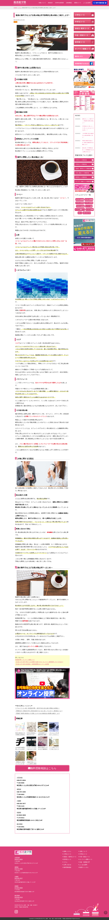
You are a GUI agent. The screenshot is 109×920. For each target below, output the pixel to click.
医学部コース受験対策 (81, 177)
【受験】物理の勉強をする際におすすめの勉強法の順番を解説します (37, 713)
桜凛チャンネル (83, 867)
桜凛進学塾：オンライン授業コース (25, 659)
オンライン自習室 (89, 209)
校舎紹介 (50, 2)
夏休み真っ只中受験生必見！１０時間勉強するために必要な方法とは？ (88, 149)
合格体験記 (69, 2)
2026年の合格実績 (80, 206)
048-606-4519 (19, 897)
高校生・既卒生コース (70, 856)
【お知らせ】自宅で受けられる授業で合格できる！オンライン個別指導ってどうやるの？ (39, 662)
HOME (15, 7)
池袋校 (19, 812)
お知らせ (80, 212)
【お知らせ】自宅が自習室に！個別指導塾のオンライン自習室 (32, 664)
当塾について (42, 2)
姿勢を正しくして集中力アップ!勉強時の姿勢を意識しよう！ (88, 120)
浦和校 (19, 789)
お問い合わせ (67, 864)
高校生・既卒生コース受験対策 (83, 168)
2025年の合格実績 (89, 202)
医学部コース (67, 859)
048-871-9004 (19, 859)
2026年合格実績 (59, 2)
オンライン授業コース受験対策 (83, 181)
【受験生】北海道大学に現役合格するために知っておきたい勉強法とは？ (39, 711)
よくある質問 (87, 2)
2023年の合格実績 (89, 199)
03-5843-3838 (19, 888)
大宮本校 (20, 777)
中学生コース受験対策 (81, 164)
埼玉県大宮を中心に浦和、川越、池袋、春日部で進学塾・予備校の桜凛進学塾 (54, 918)
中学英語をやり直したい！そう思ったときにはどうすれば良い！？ (88, 128)
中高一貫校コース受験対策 (82, 173)
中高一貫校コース (84, 856)
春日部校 (20, 824)
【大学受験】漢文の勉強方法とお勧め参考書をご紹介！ (88, 135)
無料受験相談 (67, 867)
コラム (19, 7)
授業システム (67, 851)
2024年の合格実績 (80, 202)
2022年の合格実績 (80, 199)
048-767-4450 (19, 869)
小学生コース (67, 854)
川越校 (19, 801)
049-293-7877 (19, 878)
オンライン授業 (88, 206)
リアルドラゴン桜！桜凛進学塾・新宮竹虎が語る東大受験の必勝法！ (37, 708)
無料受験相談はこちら (43, 768)
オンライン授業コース (80, 209)
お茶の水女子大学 (87, 212)
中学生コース (83, 854)
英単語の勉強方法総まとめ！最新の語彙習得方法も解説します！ (88, 142)
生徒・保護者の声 (84, 862)
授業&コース (77, 2)
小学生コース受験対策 (81, 160)
